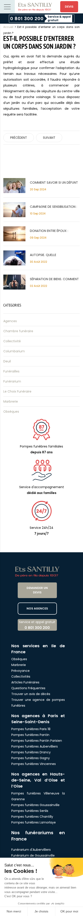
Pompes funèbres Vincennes (33, 764)
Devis (69, 6)
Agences (10, 321)
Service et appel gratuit (37, 625)
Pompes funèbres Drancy (31, 752)
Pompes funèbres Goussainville (35, 805)
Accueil (8, 27)
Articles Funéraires (25, 682)
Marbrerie (10, 401)
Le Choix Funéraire (17, 391)
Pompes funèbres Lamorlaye (33, 822)
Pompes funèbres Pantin (30, 735)
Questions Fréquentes (28, 688)
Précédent (18, 137)
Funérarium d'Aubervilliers (31, 849)
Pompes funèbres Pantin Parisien (36, 740)
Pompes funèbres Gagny (30, 758)
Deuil (7, 361)
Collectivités (20, 676)
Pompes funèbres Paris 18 (30, 729)
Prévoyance (20, 670)
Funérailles (11, 371)
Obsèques (11, 411)
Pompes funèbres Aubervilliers (34, 746)
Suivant (49, 137)
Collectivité (12, 341)
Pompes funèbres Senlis (29, 811)
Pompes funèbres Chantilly (32, 816)
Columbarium (14, 351)
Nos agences (37, 608)
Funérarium (12, 381)
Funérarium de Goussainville (33, 855)
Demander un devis (37, 590)
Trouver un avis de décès (31, 694)
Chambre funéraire (18, 331)
